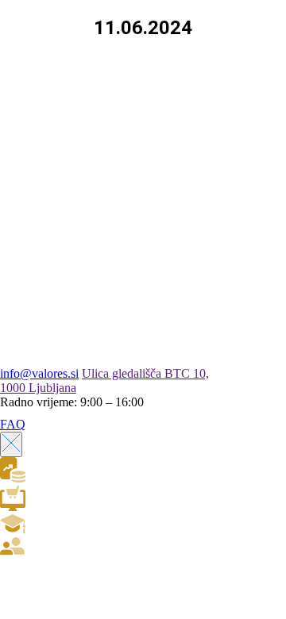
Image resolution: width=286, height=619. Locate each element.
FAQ (12, 424)
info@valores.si (39, 373)
